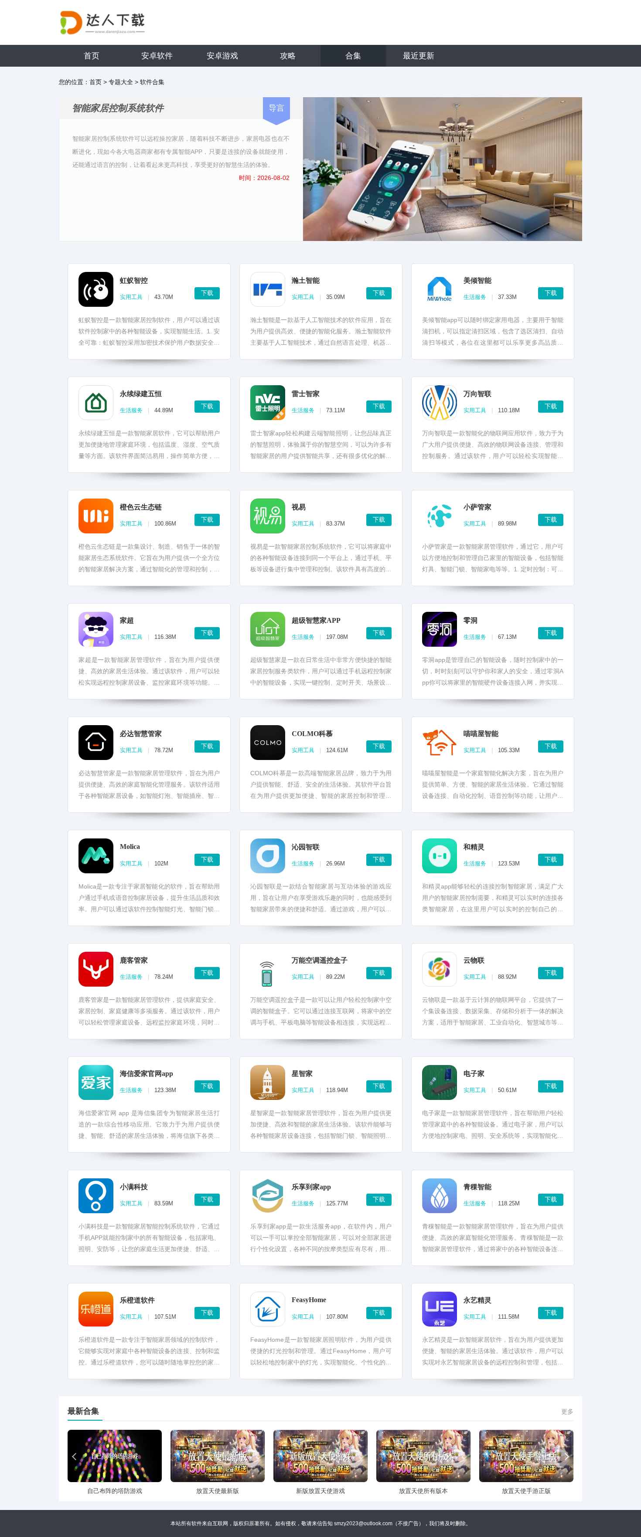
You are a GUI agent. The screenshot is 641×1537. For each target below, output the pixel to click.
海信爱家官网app (146, 1073)
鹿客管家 (134, 960)
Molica (130, 846)
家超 (127, 620)
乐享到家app (311, 1187)
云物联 (474, 960)
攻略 (288, 55)
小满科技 (134, 1187)
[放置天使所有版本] (423, 1456)
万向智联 (477, 393)
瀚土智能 (306, 280)
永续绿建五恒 (141, 393)
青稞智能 (477, 1187)
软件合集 (152, 81)
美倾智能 (477, 280)
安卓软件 (157, 55)
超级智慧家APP (316, 620)
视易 (299, 507)
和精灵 (474, 847)
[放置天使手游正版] (526, 1456)
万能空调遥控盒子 (320, 960)
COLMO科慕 (312, 733)
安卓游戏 (222, 55)
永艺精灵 (477, 1300)
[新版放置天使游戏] (320, 1456)
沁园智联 (306, 847)
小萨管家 (477, 507)
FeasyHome (309, 1299)
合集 (353, 55)
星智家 (302, 1073)
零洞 (470, 620)
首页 (91, 55)
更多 (567, 1411)
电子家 (474, 1073)
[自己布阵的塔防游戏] (115, 1456)
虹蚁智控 (134, 280)
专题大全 (121, 81)
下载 (207, 292)
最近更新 (418, 55)
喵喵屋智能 (481, 733)
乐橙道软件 (137, 1300)
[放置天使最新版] (217, 1456)
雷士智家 (306, 393)
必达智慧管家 (141, 733)
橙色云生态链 (141, 507)
